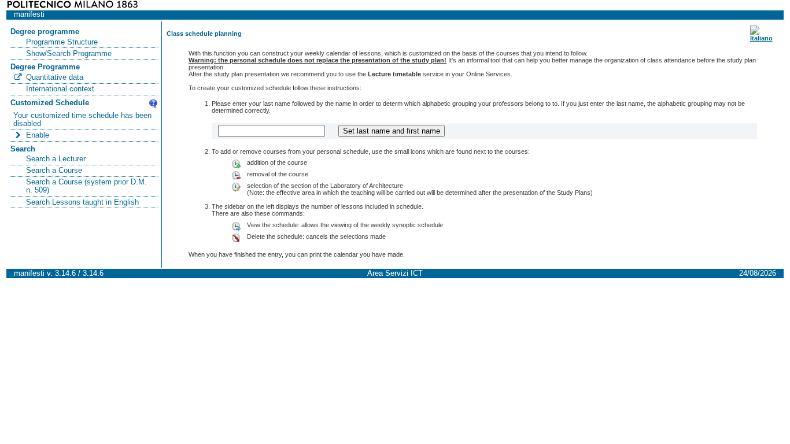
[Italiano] (761, 38)
